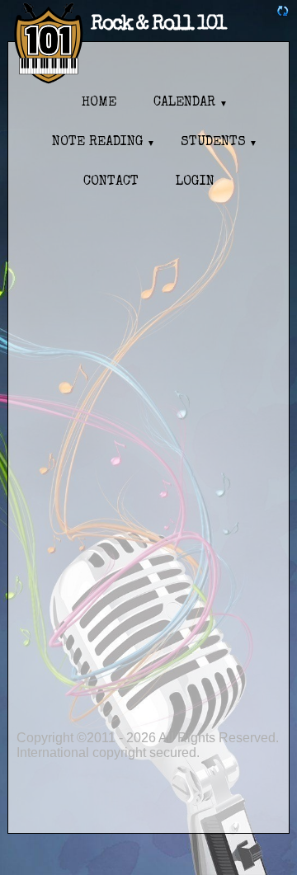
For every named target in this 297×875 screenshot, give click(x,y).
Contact (111, 182)
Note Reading (98, 142)
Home (99, 103)
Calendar (184, 103)
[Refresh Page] (283, 13)
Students (213, 142)
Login (195, 182)
